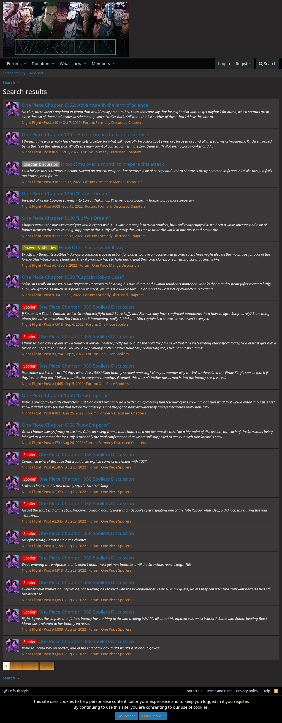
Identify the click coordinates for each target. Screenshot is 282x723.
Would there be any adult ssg (73, 247)
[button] (25, 63)
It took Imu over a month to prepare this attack (93, 164)
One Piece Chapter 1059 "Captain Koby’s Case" (73, 277)
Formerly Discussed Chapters (119, 122)
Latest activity (14, 72)
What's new (71, 63)
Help (266, 690)
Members (101, 63)
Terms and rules (219, 690)
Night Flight (31, 122)
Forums (14, 63)
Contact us (193, 690)
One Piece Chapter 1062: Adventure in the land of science (85, 105)
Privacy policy (247, 690)
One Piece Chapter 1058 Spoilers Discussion (78, 454)
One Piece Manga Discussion (119, 181)
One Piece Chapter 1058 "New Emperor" (66, 395)
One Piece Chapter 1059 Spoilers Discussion (78, 307)
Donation (40, 63)
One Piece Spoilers (114, 324)
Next (46, 665)
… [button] (26, 665)
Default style (18, 690)
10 (34, 665)
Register (37, 72)
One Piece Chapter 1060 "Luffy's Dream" (66, 193)
